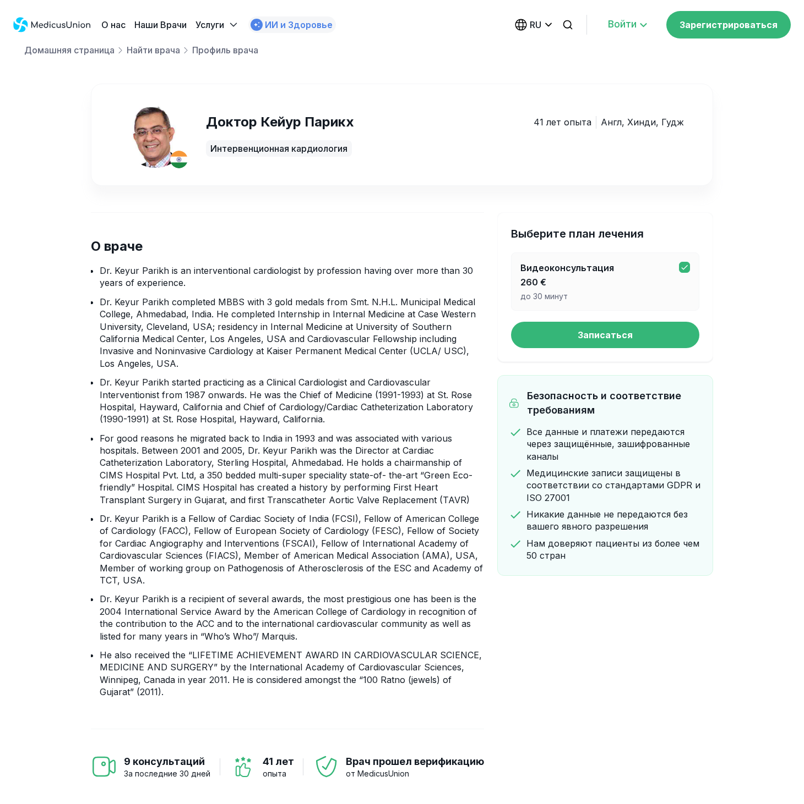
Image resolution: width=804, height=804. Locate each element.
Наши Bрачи (160, 24)
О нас (113, 24)
